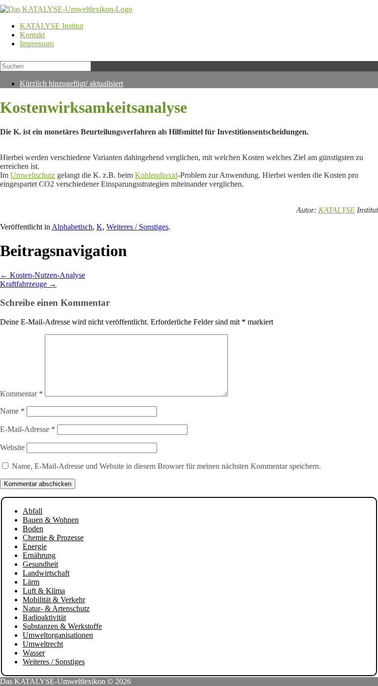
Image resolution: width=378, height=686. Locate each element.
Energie (35, 546)
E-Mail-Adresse (27, 429)
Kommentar (21, 394)
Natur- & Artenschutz (56, 608)
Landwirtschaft (46, 573)
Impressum (37, 43)
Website (12, 447)
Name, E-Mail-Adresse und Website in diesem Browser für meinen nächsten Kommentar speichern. (166, 466)
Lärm (31, 582)
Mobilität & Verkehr (54, 599)
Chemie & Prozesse (53, 537)
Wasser (34, 653)
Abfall (32, 511)
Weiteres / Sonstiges (137, 227)
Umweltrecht (43, 644)
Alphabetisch (72, 227)
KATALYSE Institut (51, 26)
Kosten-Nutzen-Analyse (42, 275)
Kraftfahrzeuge (28, 284)
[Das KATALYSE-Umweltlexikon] (66, 9)
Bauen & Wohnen (51, 520)
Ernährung (39, 555)
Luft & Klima (44, 591)
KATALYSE (336, 210)
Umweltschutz (32, 175)
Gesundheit (40, 564)
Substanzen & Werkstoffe (62, 626)
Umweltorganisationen (58, 635)
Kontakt (32, 35)
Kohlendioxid (156, 175)
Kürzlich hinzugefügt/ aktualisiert (71, 83)
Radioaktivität (44, 617)
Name (12, 411)
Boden (33, 528)
